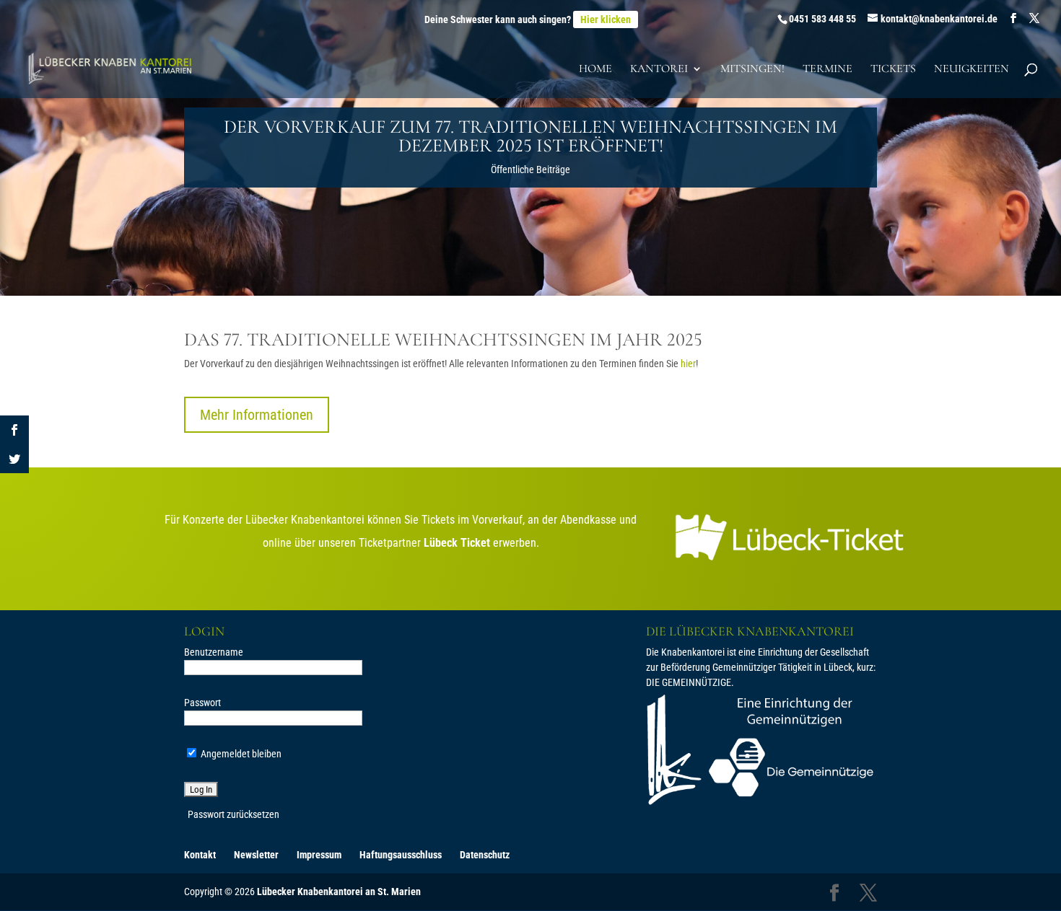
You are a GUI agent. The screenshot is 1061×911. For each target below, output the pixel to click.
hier (688, 363)
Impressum (319, 855)
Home (595, 69)
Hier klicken (605, 19)
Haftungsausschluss (400, 855)
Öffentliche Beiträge (530, 169)
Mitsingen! (752, 69)
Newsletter (256, 855)
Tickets (893, 69)
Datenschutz (485, 855)
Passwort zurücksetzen (233, 814)
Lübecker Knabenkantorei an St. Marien (339, 891)
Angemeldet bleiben (239, 754)
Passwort (202, 702)
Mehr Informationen (256, 414)
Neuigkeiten (971, 69)
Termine (827, 69)
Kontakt (200, 855)
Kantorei (659, 69)
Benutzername (213, 652)
